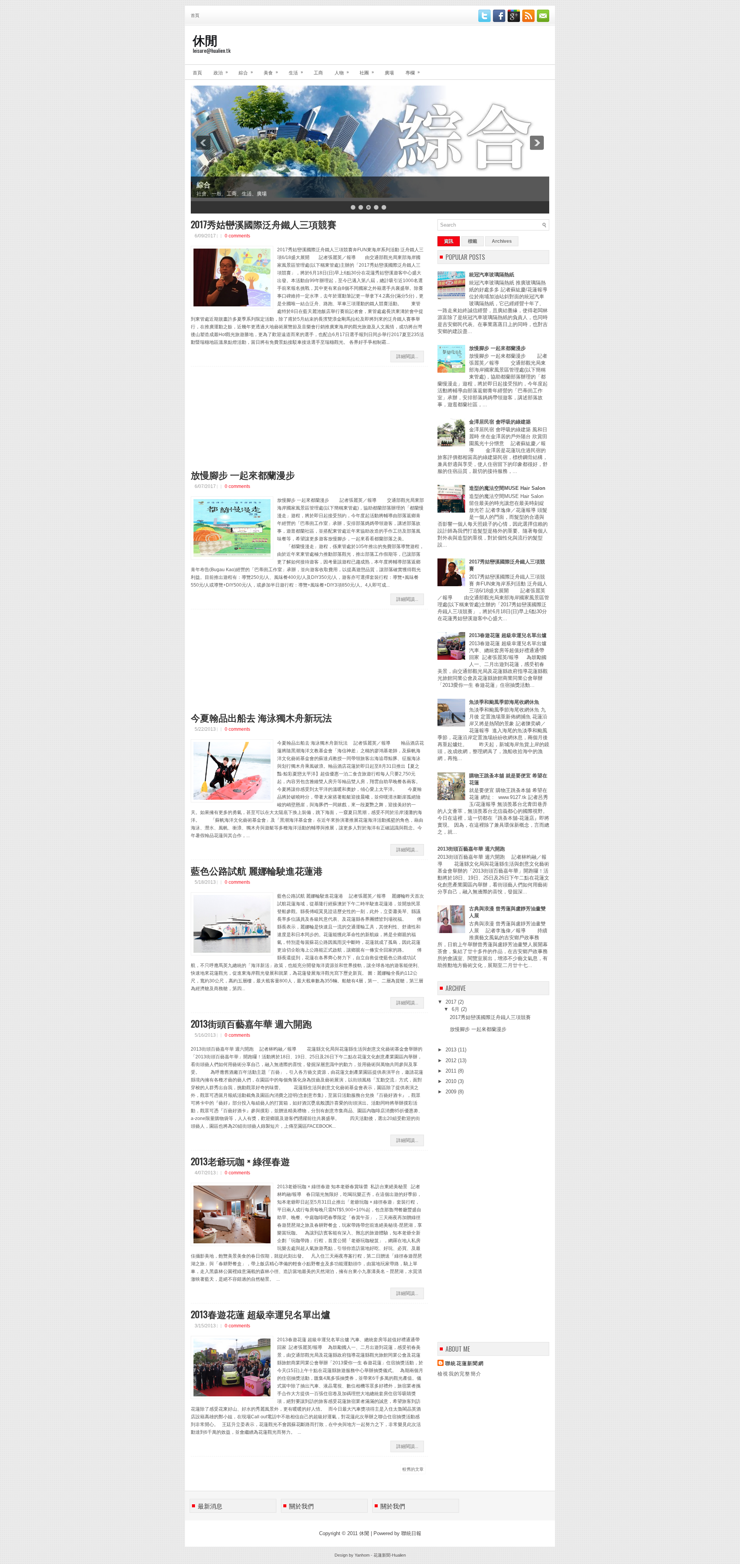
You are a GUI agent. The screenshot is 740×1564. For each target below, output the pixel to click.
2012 (452, 1060)
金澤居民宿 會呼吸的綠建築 (500, 422)
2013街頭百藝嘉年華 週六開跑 (251, 1023)
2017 (452, 1002)
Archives (502, 241)
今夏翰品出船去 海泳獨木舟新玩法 (261, 717)
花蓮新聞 (381, 1555)
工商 (318, 72)
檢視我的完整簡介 (459, 1374)
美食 (271, 72)
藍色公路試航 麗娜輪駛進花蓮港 (257, 870)
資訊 (448, 241)
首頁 (195, 15)
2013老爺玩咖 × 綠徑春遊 (240, 1160)
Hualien (399, 1555)
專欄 (412, 72)
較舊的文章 (413, 1469)
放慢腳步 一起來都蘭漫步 (243, 474)
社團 (367, 72)
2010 (452, 1081)
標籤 (472, 241)
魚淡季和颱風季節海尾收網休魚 (504, 702)
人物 (342, 72)
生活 (296, 72)
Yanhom (362, 1555)
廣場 (389, 72)
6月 (456, 1009)
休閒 (205, 39)
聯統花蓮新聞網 (464, 1363)
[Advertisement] (248, 420)
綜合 (246, 72)
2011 (452, 1071)
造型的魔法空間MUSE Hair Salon (507, 488)
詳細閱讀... (407, 356)
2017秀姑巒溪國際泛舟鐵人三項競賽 (263, 224)
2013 (452, 1050)
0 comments (237, 236)
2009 (452, 1092)
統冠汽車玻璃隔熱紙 (491, 274)
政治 (221, 72)
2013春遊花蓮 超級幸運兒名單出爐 (260, 1313)
